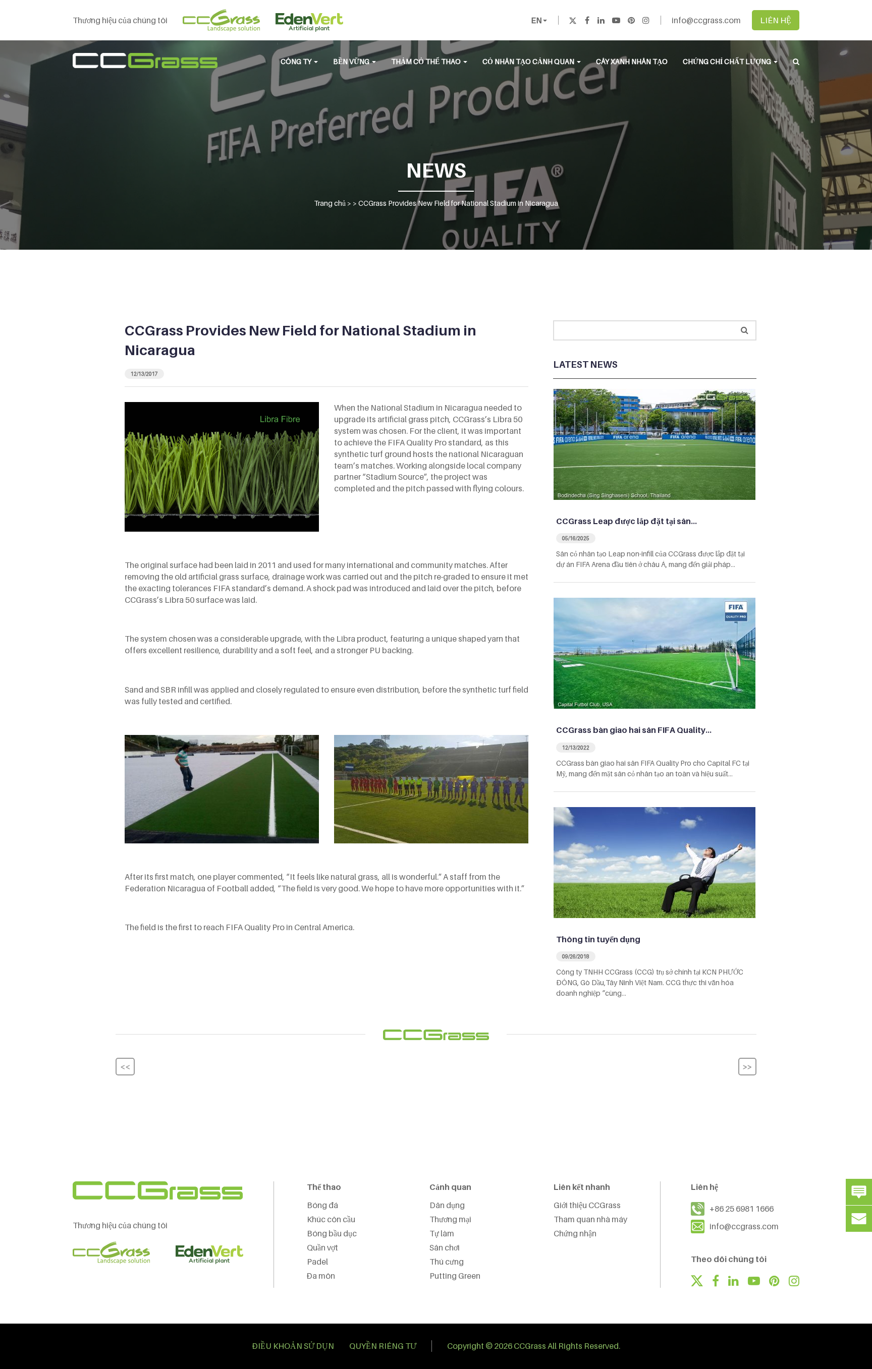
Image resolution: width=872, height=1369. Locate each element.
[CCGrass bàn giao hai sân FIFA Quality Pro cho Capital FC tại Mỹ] (654, 653)
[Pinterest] (631, 20)
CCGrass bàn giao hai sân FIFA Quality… (634, 730)
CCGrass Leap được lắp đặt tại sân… (626, 521)
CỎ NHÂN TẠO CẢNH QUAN (529, 61)
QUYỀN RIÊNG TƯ (382, 1346)
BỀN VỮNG (352, 61)
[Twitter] (572, 20)
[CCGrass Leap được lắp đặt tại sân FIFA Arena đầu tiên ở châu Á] (654, 443)
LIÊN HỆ (775, 20)
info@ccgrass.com (706, 20)
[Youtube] (616, 20)
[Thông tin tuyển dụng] (654, 862)
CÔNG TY (297, 61)
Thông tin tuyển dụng (598, 939)
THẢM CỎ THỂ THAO (426, 61)
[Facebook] (587, 20)
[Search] (744, 330)
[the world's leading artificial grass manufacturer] (145, 60)
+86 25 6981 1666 (742, 1209)
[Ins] (645, 20)
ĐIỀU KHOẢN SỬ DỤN (293, 1346)
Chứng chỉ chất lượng (728, 61)
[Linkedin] (601, 20)
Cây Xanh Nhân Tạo (632, 61)
